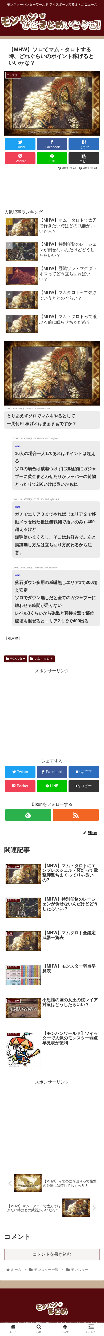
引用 (11, 638)
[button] (93, 783)
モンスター (17, 659)
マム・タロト (43, 659)
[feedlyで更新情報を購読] (28, 815)
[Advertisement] (52, 187)
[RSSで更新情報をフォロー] (76, 815)
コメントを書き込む (52, 1254)
